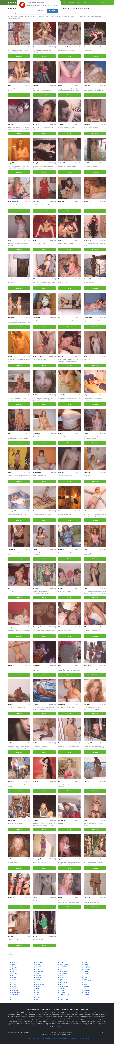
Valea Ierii (86, 990)
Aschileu (14, 969)
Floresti (37, 986)
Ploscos (62, 996)
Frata (37, 988)
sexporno (82, 1038)
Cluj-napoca (39, 971)
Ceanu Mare (39, 962)
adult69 (35, 1038)
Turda (85, 983)
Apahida (13, 968)
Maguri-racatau (64, 971)
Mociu (61, 984)
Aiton (13, 964)
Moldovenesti (63, 986)
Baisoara (14, 973)
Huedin (37, 998)
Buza (13, 983)
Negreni (61, 988)
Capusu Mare (15, 994)
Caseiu (13, 996)
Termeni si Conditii (57, 1032)
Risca (85, 962)
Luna (60, 969)
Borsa (13, 981)
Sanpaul (85, 971)
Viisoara (86, 992)
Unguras (86, 986)
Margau (61, 975)
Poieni (61, 998)
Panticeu (62, 992)
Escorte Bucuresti (68, 1032)
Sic (84, 975)
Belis (13, 975)
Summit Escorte (18, 2)
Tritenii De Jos (87, 981)
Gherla (37, 994)
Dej (36, 981)
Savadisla (86, 973)
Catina (13, 999)
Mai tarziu (41, 10)
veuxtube (87, 1038)
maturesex (65, 1038)
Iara (36, 999)
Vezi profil (19, 56)
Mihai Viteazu (63, 981)
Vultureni (86, 994)
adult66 (31, 1038)
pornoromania (72, 1038)
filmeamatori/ (53, 1038)
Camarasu (14, 990)
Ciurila (37, 969)
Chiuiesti (38, 966)
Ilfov (85, 2)
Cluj (64, 2)
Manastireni (63, 973)
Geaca (37, 992)
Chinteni (37, 964)
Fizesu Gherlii (39, 984)
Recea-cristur (63, 999)
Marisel (61, 977)
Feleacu (37, 983)
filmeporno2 (60, 1038)
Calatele (13, 988)
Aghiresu (14, 962)
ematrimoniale (40, 1038)
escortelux (47, 1038)
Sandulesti (86, 968)
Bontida (13, 979)
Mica (61, 979)
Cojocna (38, 973)
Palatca (61, 990)
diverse (27, 1038)
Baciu (13, 971)
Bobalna (13, 977)
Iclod (61, 962)
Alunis (13, 966)
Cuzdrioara (38, 977)
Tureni (85, 984)
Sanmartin (86, 969)
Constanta (71, 2)
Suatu (85, 977)
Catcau (13, 998)
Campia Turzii (15, 992)
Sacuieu (85, 964)
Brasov (79, 2)
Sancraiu (86, 966)
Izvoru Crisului (63, 964)
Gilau (37, 996)
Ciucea (37, 968)
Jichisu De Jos (63, 966)
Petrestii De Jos (64, 994)
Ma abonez (52, 10)
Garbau (37, 990)
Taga (85, 979)
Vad (84, 988)
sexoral (77, 1038)
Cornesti (38, 975)
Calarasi (13, 986)
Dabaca (37, 979)
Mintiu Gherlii (63, 983)
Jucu (61, 968)
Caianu (13, 984)
